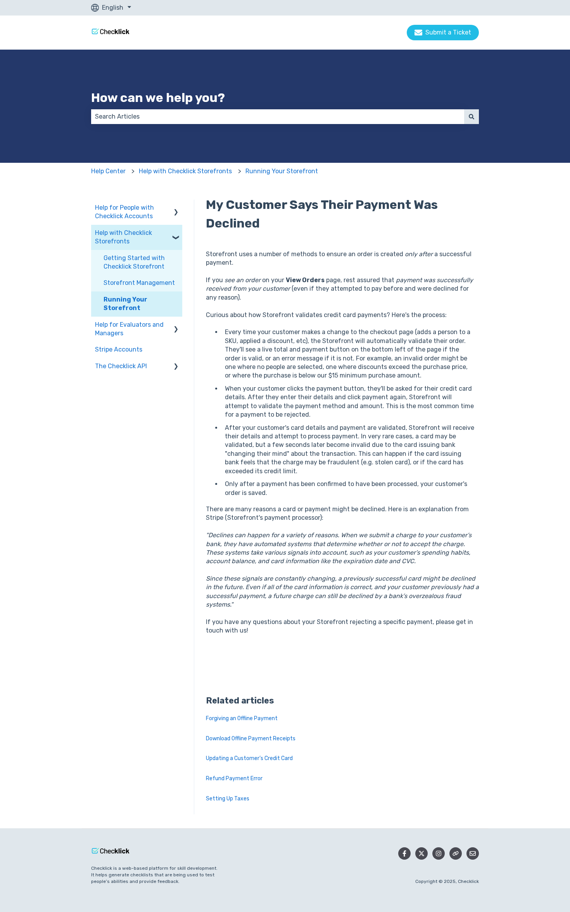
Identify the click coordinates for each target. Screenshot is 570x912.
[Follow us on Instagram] (438, 853)
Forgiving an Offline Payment (242, 718)
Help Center (108, 171)
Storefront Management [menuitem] (139, 282)
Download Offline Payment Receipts (250, 738)
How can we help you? (158, 97)
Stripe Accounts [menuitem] (118, 349)
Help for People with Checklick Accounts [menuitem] (124, 212)
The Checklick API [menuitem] (121, 366)
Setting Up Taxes (227, 798)
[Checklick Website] (455, 853)
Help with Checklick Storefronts (185, 171)
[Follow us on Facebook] (404, 853)
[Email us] (472, 853)
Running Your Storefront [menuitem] (125, 304)
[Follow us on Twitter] (421, 853)
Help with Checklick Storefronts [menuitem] (123, 237)
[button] (176, 208)
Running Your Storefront (281, 171)
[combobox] (277, 116)
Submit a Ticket (448, 32)
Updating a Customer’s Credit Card (249, 758)
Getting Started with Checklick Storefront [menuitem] (134, 262)
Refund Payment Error (234, 778)
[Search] (471, 116)
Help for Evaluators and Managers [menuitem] (129, 329)
